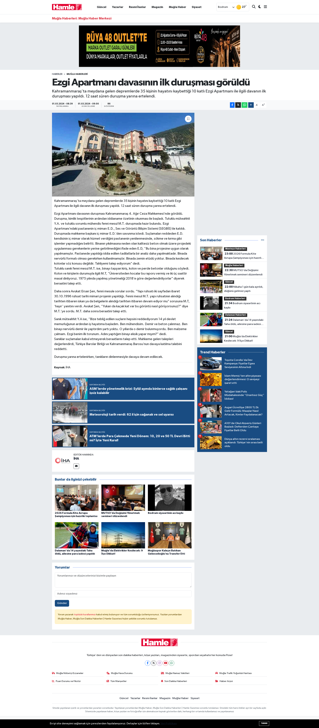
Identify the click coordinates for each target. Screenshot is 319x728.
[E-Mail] (76, 466)
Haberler (57, 74)
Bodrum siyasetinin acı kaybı (165, 513)
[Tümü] (262, 240)
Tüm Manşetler (118, 681)
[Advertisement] (232, 172)
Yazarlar (117, 7)
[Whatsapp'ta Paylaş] (244, 105)
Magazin (157, 7)
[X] (153, 663)
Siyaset (197, 7)
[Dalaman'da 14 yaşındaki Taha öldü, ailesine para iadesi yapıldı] (77, 535)
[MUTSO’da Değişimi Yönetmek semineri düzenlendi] (123, 497)
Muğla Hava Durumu (122, 673)
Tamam (264, 723)
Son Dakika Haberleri (175, 681)
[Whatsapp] (171, 663)
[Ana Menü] (264, 7)
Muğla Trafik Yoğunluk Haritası (235, 673)
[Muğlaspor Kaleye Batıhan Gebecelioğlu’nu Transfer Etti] (170, 535)
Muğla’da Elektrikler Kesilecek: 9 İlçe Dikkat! (241, 338)
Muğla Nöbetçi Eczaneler (69, 673)
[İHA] (63, 460)
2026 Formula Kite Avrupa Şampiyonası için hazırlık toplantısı (243, 256)
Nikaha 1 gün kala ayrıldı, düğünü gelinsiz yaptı (243, 289)
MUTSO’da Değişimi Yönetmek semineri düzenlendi (243, 272)
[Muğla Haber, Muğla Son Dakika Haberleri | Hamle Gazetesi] (67, 7)
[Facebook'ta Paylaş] (232, 105)
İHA (76, 458)
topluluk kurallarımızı (85, 614)
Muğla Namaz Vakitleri (177, 673)
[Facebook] (147, 663)
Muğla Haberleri (77, 74)
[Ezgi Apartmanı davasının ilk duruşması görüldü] (123, 154)
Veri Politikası (168, 723)
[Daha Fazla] (251, 105)
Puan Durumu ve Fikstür (68, 681)
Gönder (62, 603)
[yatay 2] (159, 46)
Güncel (101, 7)
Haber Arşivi (226, 681)
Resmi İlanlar (137, 7)
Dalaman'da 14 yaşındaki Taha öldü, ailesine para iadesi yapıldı (243, 322)
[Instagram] (159, 663)
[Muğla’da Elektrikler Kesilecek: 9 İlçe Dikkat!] (123, 535)
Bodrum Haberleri (235, 298)
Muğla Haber (177, 7)
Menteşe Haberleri (235, 249)
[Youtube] (165, 663)
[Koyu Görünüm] (258, 7)
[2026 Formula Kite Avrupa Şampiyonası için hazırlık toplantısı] (77, 497)
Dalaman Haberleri (235, 315)
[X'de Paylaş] (238, 105)
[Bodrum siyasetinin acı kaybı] (170, 497)
